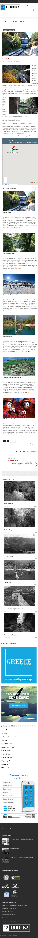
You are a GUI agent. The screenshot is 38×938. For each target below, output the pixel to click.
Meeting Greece (6, 757)
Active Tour (11, 30)
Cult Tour (4, 740)
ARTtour (4, 733)
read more (17, 227)
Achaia (15, 21)
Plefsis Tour (5, 764)
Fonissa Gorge (8, 530)
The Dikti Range (8, 556)
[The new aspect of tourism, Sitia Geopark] (5, 841)
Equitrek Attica (14, 848)
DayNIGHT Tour (6, 743)
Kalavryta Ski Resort (10, 295)
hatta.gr (7, 918)
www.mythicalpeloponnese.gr (30, 136)
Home (4, 21)
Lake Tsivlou (7, 336)
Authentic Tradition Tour (9, 737)
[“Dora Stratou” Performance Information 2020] (5, 860)
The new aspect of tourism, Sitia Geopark (22, 839)
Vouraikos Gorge (9, 253)
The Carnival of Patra (10, 419)
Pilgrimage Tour (6, 761)
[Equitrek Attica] (5, 850)
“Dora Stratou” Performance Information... (22, 857)
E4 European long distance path (13, 608)
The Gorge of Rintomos (11, 635)
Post (9, 21)
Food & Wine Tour (7, 747)
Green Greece (5, 754)
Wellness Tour (6, 768)
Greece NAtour (6, 750)
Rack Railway (6, 59)
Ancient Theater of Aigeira (12, 377)
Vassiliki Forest (8, 503)
